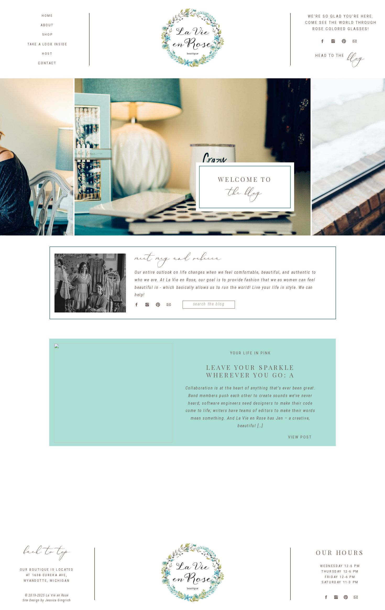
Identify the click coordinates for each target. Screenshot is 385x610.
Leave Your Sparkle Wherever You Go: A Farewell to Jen (250, 375)
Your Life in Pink (250, 353)
